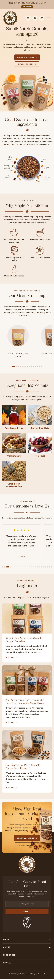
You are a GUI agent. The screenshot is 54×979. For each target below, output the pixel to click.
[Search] (28, 18)
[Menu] (48, 18)
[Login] (34, 18)
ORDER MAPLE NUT (25, 57)
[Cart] (41, 18)
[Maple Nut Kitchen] (10, 18)
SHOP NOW (27, 6)
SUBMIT (27, 911)
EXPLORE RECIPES (26, 64)
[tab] (13, 366)
